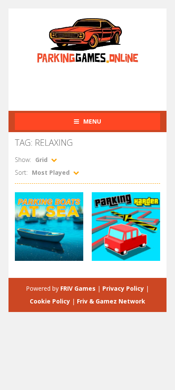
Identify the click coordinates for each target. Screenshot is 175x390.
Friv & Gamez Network (111, 301)
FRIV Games (78, 288)
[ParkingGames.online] (87, 39)
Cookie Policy (50, 301)
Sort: (21, 172)
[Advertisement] (95, 82)
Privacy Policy (123, 288)
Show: (23, 160)
